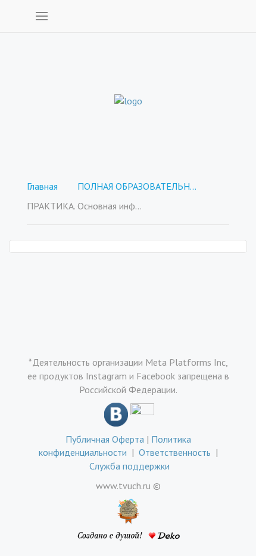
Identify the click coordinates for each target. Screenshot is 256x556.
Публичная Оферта (104, 439)
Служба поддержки (129, 466)
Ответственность (177, 452)
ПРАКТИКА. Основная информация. (86, 206)
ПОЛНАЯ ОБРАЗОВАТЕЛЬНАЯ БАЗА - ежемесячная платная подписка (136, 186)
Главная (42, 186)
